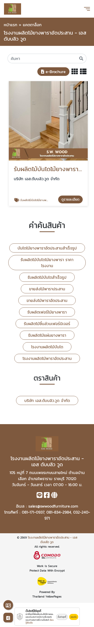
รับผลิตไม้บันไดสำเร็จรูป (47, 277)
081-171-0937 (33, 512)
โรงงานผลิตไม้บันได (47, 347)
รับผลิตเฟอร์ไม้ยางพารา (47, 312)
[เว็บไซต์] (54, 496)
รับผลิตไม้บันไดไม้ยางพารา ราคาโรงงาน (47, 263)
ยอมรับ (74, 616)
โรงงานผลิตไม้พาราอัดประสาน (47, 358)
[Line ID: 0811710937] (39, 496)
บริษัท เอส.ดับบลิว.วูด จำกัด (47, 400)
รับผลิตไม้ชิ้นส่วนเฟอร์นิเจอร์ (47, 324)
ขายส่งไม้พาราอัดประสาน (47, 300)
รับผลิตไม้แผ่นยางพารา (47, 335)
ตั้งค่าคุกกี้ (62, 616)
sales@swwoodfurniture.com (53, 506)
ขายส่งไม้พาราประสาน (47, 289)
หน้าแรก (10, 25)
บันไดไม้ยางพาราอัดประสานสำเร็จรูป (47, 248)
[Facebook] (47, 496)
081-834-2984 (58, 512)
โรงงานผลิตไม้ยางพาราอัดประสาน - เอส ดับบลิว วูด (52, 539)
